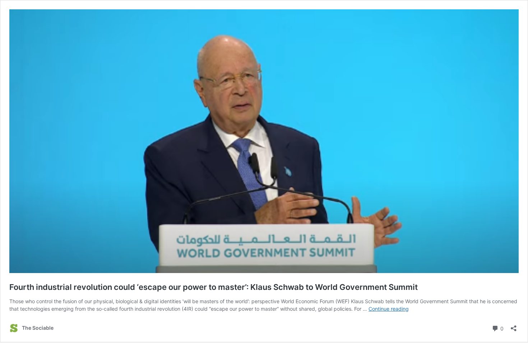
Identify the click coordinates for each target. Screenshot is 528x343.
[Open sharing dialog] (514, 326)
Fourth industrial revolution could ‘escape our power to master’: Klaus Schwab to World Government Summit (213, 287)
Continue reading (389, 309)
